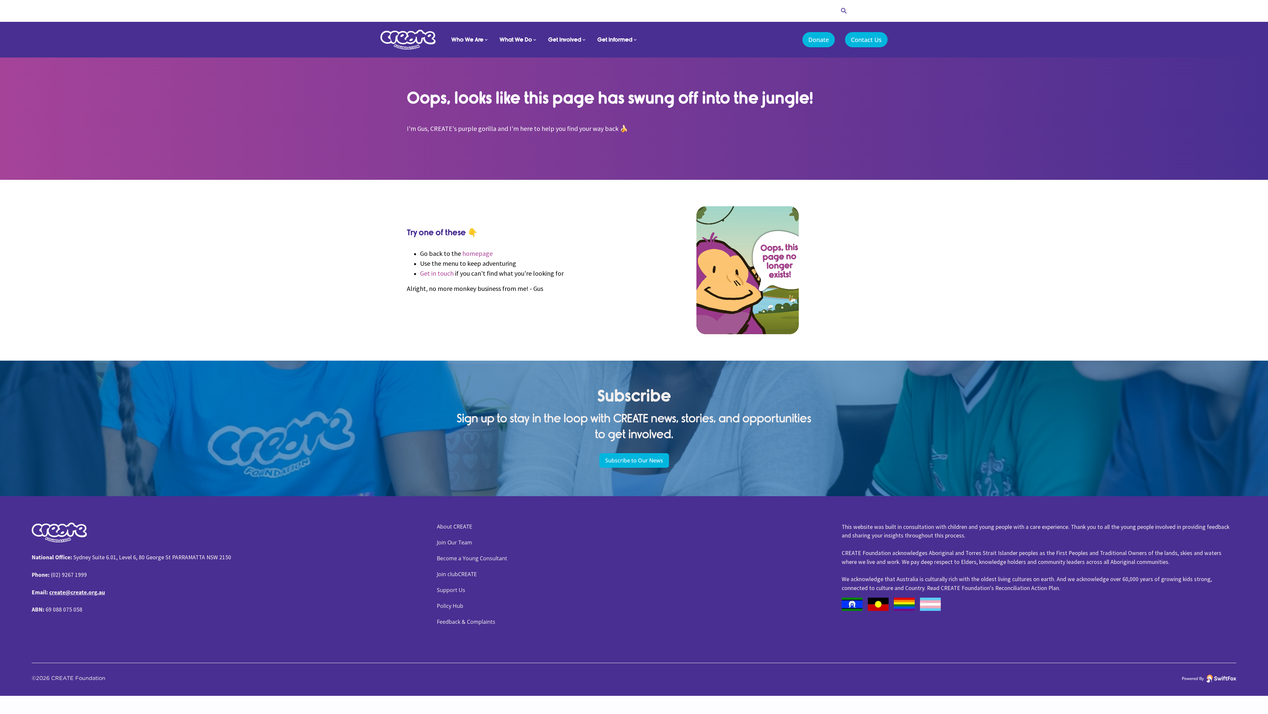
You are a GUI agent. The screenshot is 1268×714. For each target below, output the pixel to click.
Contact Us (866, 40)
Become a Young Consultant (472, 558)
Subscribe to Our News (634, 460)
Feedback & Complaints (466, 621)
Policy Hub (450, 606)
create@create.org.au (77, 592)
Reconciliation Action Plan (1027, 588)
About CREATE (454, 526)
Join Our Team (454, 542)
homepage (477, 253)
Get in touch (437, 273)
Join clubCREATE (457, 574)
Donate (818, 40)
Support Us (451, 590)
